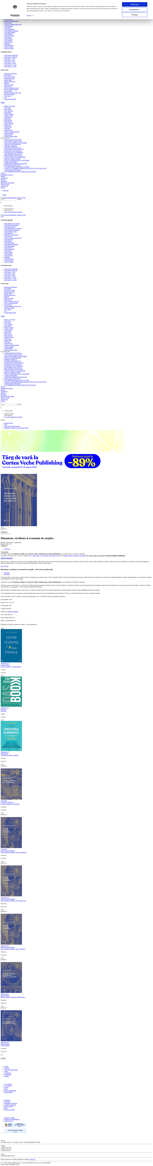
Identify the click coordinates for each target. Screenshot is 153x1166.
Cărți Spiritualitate (9, 29)
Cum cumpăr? (8, 1084)
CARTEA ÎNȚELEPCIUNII (12, 170)
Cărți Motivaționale (9, 32)
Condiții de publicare (10, 1105)
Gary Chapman (8, 111)
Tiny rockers (7, 96)
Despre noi (7, 1100)
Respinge (135, 15)
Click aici (32, 1159)
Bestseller (7, 43)
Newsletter (7, 1102)
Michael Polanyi (5, 1044)
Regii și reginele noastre (11, 89)
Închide (3, 1058)
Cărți (5, 424)
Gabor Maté (7, 112)
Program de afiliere (9, 1110)
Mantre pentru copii (9, 81)
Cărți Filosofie (8, 40)
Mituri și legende (9, 85)
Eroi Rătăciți (7, 75)
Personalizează (133, 9)
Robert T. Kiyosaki (9, 106)
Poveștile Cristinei (9, 94)
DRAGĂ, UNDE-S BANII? (12, 159)
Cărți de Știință (8, 39)
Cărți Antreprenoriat (9, 227)
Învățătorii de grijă (9, 78)
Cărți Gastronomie (9, 35)
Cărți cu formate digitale (11, 1070)
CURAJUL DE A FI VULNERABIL (15, 157)
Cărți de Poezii (8, 42)
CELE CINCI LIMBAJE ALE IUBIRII (15, 143)
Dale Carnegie (8, 122)
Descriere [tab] (7, 572)
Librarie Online (8, 423)
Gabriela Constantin (12, 611)
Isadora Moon (8, 80)
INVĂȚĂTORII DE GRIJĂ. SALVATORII (16, 160)
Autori (3, 102)
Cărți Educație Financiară (11, 225)
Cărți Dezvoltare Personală (11, 230)
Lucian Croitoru (5, 665)
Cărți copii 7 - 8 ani (9, 62)
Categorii (6, 1068)
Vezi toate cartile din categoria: (105, 555)
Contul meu (5, 190)
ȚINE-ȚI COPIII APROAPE (12, 144)
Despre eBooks (8, 1092)
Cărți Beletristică (9, 45)
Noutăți (6, 1066)
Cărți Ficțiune (8, 23)
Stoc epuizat (4, 552)
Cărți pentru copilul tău (10, 57)
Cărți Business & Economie (12, 223)
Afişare (29, 15)
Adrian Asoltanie (9, 133)
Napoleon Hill (8, 135)
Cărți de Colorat (8, 47)
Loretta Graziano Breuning (11, 131)
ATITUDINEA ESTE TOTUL (13, 154)
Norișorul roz (8, 86)
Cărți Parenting (8, 19)
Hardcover (4, 546)
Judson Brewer (8, 130)
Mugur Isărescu (5, 995)
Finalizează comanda (16, 212)
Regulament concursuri (10, 1103)
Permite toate (135, 4)
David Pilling (4, 753)
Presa (5, 1108)
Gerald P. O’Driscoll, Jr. (7, 802)
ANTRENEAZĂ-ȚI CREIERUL (13, 152)
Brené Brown (8, 120)
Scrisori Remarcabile (10, 99)
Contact (4, 195)
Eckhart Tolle (8, 127)
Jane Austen (7, 109)
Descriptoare (7, 1074)
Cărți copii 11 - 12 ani (10, 65)
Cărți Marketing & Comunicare (13, 228)
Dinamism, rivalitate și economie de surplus (16, 428)
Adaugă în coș (5, 663)
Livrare (6, 1087)
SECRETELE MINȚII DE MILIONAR (15, 163)
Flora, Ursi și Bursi (9, 77)
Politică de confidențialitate (11, 1119)
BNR (57, 555)
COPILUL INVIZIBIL (10, 162)
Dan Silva (3, 709)
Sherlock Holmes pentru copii (12, 92)
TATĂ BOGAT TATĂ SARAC (13, 141)
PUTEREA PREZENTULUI (12, 147)
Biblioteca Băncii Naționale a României (74, 555)
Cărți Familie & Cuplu (10, 231)
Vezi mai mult (4, 566)
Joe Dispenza (8, 117)
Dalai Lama (7, 125)
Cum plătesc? (8, 1086)
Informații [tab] (7, 574)
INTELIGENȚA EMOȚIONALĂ (14, 149)
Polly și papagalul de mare (11, 88)
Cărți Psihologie (8, 26)
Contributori (7, 1073)
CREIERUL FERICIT (10, 146)
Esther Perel (7, 119)
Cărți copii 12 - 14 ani (10, 66)
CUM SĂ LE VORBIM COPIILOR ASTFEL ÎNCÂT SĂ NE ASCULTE (25, 168)
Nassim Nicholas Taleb (10, 136)
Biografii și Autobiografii (11, 21)
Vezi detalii (4, 801)
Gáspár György (8, 115)
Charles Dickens (8, 123)
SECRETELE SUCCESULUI (13, 151)
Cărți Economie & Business (12, 426)
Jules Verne (7, 107)
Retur (5, 1089)
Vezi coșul (7, 212)
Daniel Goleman (8, 114)
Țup (5, 97)
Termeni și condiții (9, 1117)
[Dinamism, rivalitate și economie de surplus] (19, 525)
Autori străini (35, 555)
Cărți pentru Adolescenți (11, 55)
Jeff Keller (7, 128)
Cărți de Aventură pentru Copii (12, 24)
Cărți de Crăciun (8, 48)
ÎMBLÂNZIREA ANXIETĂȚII (13, 155)
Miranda (6, 83)
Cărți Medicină (8, 34)
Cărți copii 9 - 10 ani (10, 63)
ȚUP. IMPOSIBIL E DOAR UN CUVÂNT (16, 167)
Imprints (6, 1076)
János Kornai (6, 533)
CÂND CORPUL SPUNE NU (13, 139)
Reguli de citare (8, 1106)
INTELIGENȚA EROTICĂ (12, 165)
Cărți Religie (7, 27)
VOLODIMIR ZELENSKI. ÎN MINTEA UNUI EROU (20, 171)
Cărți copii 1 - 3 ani (9, 58)
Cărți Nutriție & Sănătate (11, 31)
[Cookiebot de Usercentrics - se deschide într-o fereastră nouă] (15, 15)
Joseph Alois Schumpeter (8, 851)
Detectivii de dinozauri (10, 73)
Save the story (8, 91)
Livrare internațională (10, 1090)
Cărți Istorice (7, 37)
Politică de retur (8, 1121)
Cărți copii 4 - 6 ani (9, 60)
